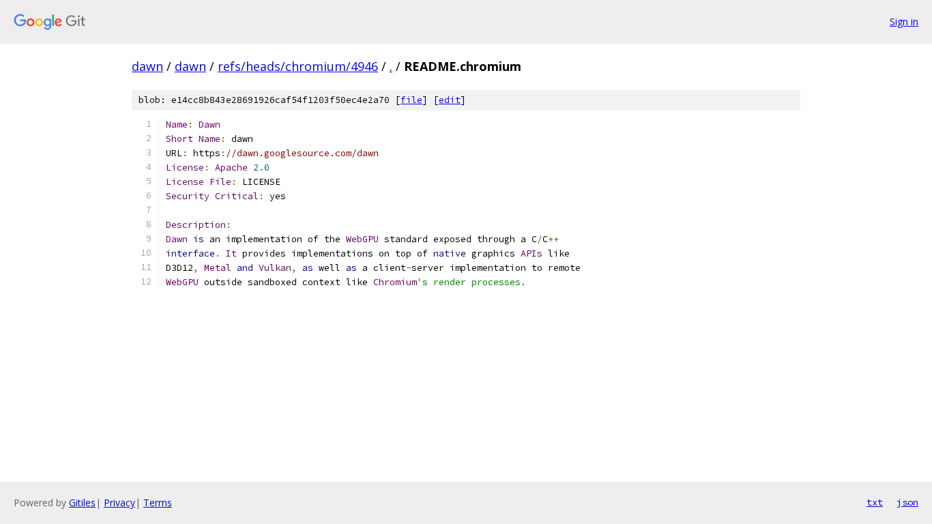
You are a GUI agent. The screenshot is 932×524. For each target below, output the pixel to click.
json (907, 502)
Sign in (904, 21)
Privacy (119, 502)
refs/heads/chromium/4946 (298, 66)
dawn (147, 66)
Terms (157, 502)
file (411, 100)
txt (875, 502)
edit (450, 100)
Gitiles (82, 502)
